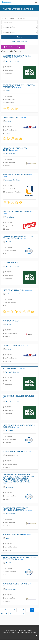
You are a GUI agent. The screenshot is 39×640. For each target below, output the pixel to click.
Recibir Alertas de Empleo (14, 47)
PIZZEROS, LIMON (13, 263)
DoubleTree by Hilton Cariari (14, 294)
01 (5, 610)
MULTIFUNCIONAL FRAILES (17, 534)
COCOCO (8, 121)
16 (6, 613)
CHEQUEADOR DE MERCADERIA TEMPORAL (15, 149)
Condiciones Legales (9, 632)
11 (23, 610)
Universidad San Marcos (12, 180)
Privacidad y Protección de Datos (26, 632)
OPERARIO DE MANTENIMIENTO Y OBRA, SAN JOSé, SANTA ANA (18, 237)
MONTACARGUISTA (14, 321)
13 (32, 610)
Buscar (19, 37)
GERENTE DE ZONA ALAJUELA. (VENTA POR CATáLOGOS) (19, 426)
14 (36, 610)
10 (18, 610)
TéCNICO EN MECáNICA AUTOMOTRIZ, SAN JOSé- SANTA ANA (19, 558)
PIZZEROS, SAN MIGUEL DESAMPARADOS (18, 397)
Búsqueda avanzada (20, 42)
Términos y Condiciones (26, 630)
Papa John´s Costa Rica (12, 61)
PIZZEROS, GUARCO (14, 368)
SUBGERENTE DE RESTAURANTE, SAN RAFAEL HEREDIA (17, 57)
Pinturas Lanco (9, 217)
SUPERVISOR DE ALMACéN (17, 452)
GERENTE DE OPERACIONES (17, 290)
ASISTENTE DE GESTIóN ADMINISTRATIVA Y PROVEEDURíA (19, 86)
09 (14, 610)
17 (11, 613)
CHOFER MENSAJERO (15, 117)
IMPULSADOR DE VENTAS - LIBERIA (17, 212)
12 (27, 610)
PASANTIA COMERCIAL (15, 346)
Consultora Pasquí (10, 154)
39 (19, 613)
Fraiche (7, 90)
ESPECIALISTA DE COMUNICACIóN (17, 175)
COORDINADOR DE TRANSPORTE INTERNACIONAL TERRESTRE (17, 509)
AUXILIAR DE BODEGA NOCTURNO (17, 585)
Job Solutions (9, 242)
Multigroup (8, 324)
